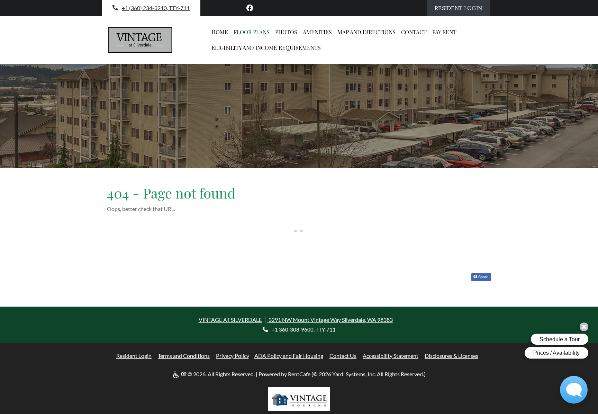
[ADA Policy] (177, 374)
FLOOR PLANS (252, 32)
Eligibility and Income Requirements (266, 47)
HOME (219, 32)
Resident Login (462, 7)
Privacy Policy (232, 355)
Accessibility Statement (390, 355)
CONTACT (414, 32)
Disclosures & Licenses (451, 355)
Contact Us (342, 355)
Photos (286, 32)
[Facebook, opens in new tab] (250, 8)
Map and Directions (366, 32)
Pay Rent (445, 32)
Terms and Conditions (184, 355)
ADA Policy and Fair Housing (288, 355)
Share (482, 276)
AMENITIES (317, 32)
